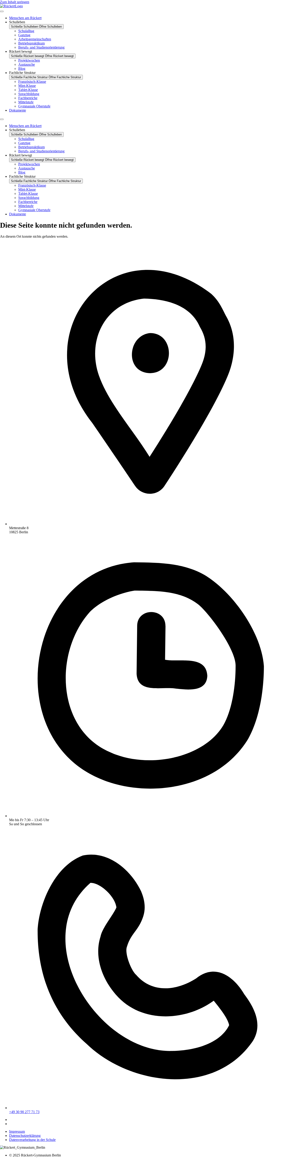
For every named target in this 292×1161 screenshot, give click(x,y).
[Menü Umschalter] (2, 11)
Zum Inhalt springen (14, 2)
